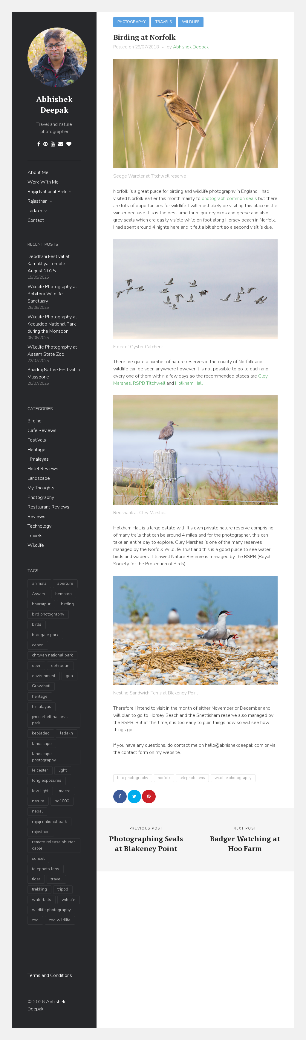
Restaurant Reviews (48, 507)
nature (38, 801)
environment (43, 676)
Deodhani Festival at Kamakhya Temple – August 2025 (48, 263)
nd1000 (62, 801)
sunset (38, 858)
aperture (65, 583)
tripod (62, 889)
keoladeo (41, 733)
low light (40, 791)
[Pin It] (148, 796)
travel (56, 879)
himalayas (41, 706)
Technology (39, 526)
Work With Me (43, 182)
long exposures (46, 780)
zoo (35, 920)
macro (65, 791)
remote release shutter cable (53, 845)
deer (36, 665)
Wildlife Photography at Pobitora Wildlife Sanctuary (52, 293)
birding (67, 604)
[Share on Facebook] (120, 796)
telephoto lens (45, 869)
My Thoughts (40, 488)
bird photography (48, 614)
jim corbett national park (50, 720)
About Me (37, 172)
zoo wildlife (60, 920)
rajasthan (41, 832)
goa (69, 676)
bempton (63, 594)
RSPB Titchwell (149, 383)
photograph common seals (229, 198)
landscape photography (44, 757)
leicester (40, 770)
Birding (34, 421)
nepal (37, 811)
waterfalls (41, 899)
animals (39, 583)
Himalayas (38, 459)
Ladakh (34, 210)
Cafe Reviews (41, 430)
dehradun (60, 665)
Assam (38, 594)
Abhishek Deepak (54, 104)
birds (36, 624)
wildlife (68, 899)
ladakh (66, 733)
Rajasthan (37, 201)
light (63, 770)
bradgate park (45, 635)
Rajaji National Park (47, 191)
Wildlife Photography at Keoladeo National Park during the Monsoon (52, 324)
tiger (36, 879)
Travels (34, 535)
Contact (35, 220)
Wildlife (35, 545)
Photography (40, 497)
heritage (40, 696)
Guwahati (41, 686)
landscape (42, 743)
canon (38, 645)
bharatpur (41, 604)
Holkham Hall (189, 383)
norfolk (164, 778)
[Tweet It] (134, 796)
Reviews (36, 516)
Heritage (36, 449)
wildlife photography (51, 910)
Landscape (38, 478)
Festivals (36, 440)
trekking (39, 889)
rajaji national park (49, 821)
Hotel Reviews (42, 468)
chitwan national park (52, 655)
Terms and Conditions (49, 975)
